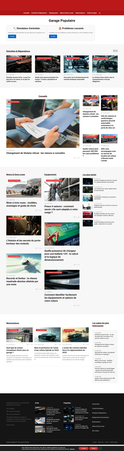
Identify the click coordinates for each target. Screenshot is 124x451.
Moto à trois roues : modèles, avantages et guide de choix (21, 204)
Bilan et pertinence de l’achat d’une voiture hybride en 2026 (46, 349)
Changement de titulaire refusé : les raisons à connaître (35, 153)
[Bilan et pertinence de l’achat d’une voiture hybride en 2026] (47, 334)
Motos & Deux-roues (14, 180)
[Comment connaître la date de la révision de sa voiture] (105, 64)
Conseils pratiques (14, 102)
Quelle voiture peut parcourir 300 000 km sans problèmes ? (91, 152)
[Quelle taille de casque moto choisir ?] (69, 419)
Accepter (83, 448)
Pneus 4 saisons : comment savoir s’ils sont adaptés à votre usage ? (61, 209)
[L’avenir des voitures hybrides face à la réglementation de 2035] (75, 334)
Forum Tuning (10, 425)
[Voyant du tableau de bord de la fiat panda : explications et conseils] (88, 223)
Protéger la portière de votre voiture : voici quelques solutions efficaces (104, 214)
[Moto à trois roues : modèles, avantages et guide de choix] (23, 188)
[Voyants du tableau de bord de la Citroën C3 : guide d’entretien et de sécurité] (88, 181)
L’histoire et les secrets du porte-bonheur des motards (23, 242)
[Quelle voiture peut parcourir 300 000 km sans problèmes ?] (91, 138)
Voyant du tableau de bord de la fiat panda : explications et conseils (104, 223)
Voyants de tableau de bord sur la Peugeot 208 (81, 427)
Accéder (12, 36)
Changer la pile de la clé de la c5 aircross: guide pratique (106, 206)
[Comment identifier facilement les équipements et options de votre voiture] (61, 280)
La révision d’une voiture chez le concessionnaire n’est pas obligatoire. (75, 79)
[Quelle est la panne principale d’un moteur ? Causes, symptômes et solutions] (19, 64)
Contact (106, 442)
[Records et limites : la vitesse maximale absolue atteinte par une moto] (23, 263)
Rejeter (94, 448)
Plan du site (101, 442)
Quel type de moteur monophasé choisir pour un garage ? (17, 350)
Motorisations (13, 330)
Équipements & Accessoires (54, 180)
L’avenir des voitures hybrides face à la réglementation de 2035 (74, 350)
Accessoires (95, 404)
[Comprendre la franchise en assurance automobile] (88, 198)
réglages (72, 449)
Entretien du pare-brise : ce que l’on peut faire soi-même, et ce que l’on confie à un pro (104, 336)
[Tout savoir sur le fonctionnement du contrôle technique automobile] (47, 64)
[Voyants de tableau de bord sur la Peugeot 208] (69, 427)
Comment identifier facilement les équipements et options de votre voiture (60, 298)
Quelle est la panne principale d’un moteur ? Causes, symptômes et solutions (18, 79)
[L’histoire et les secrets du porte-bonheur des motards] (23, 225)
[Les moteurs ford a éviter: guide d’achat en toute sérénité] (88, 189)
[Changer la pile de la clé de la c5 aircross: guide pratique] (88, 206)
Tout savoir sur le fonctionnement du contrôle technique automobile (47, 78)
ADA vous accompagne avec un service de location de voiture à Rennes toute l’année (108, 155)
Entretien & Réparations (15, 58)
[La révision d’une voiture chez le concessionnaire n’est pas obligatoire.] (76, 64)
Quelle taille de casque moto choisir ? (81, 419)
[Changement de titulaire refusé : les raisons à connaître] (43, 123)
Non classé (95, 431)
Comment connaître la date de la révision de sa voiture (103, 78)
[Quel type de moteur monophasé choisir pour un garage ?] (19, 334)
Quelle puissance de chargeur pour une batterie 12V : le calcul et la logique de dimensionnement (61, 255)
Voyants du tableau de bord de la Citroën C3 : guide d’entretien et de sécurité (105, 181)
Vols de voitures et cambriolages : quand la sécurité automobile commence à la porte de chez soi (108, 122)
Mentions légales (114, 442)
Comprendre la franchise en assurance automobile (105, 198)
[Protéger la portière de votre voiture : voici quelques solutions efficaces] (88, 215)
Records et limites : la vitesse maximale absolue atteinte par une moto (22, 281)
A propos (95, 442)
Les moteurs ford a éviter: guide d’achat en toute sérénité (105, 189)
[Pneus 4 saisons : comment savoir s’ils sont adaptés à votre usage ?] (61, 189)
